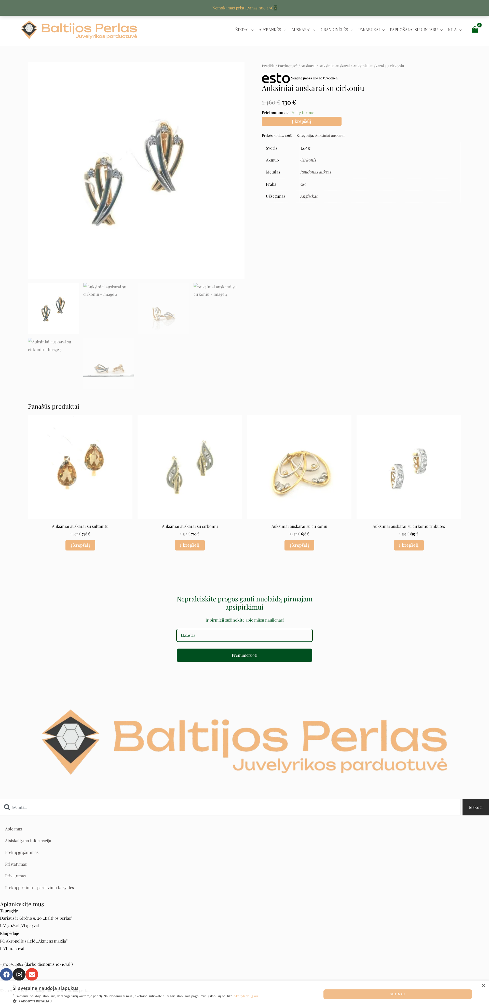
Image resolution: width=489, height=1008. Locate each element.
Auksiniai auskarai (334, 65)
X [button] (275, 7)
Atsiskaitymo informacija (28, 840)
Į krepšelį (301, 121)
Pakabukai (369, 29)
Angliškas (309, 196)
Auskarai (300, 29)
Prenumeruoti (244, 655)
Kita (452, 29)
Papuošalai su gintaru (414, 29)
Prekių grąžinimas (21, 852)
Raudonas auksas (315, 171)
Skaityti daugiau (246, 996)
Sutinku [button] (397, 994)
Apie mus (13, 828)
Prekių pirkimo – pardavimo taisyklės (39, 887)
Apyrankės (270, 29)
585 (303, 184)
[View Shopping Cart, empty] (474, 29)
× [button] (483, 986)
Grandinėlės (334, 29)
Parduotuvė (287, 65)
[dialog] (244, 994)
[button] (135, 1001)
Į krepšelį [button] (80, 545)
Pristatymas (16, 864)
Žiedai (242, 29)
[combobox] (230, 807)
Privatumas (15, 875)
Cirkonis (308, 160)
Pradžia (268, 65)
